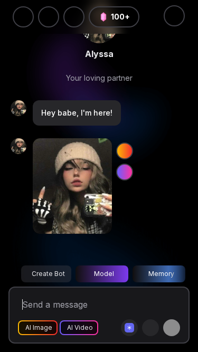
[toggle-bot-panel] (174, 15)
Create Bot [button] (48, 274)
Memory (161, 274)
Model (104, 274)
